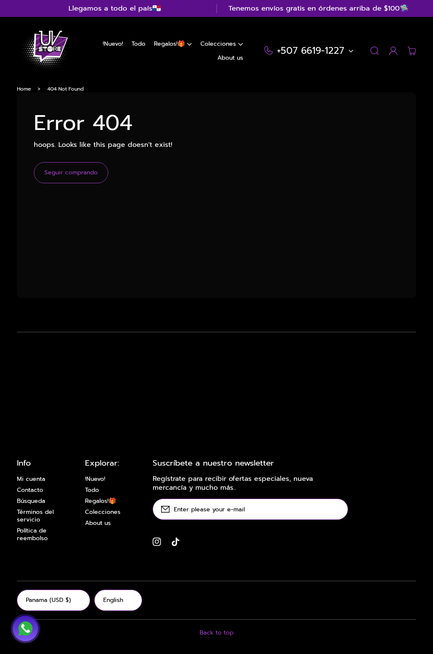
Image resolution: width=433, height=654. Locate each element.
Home (24, 89)
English (113, 600)
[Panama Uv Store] (43, 50)
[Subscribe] (337, 509)
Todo (92, 490)
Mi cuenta (31, 479)
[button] (173, 44)
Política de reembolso (32, 534)
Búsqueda (31, 501)
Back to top (216, 633)
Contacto (30, 490)
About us (98, 523)
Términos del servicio (35, 516)
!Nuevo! (95, 479)
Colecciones (103, 512)
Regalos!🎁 (100, 501)
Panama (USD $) (48, 600)
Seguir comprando (71, 172)
